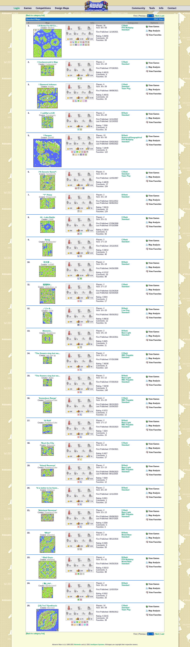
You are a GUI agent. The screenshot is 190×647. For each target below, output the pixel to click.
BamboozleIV (50, 586)
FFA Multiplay (127, 28)
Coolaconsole (50, 64)
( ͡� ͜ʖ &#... (47, 583)
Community (138, 8)
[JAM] (51, 219)
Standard (125, 30)
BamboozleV (51, 242)
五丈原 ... (47, 262)
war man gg (51, 355)
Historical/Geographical (132, 137)
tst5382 (51, 265)
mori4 (51, 311)
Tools (152, 8)
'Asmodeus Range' (47, 398)
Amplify (51, 87)
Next (157, 16)
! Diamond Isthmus (47, 84)
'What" (47, 533)
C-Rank (125, 26)
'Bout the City (47, 443)
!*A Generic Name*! (47, 172)
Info (161, 8)
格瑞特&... (47, 284)
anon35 (51, 138)
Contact (172, 8)
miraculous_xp (51, 287)
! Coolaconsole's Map (47, 62)
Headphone (50, 333)
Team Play (126, 89)
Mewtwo (51, 28)
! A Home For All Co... (47, 26)
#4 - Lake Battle (47, 217)
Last (162, 16)
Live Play (125, 310)
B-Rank (125, 113)
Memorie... (47, 331)
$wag (47, 240)
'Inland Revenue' (47, 465)
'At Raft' (47, 420)
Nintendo (77, 644)
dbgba (51, 378)
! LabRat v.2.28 (47, 113)
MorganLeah (51, 197)
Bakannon (51, 445)
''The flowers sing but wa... (47, 353)
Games (28, 8)
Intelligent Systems (97, 644)
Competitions (43, 8)
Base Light (126, 333)
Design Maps (62, 8)
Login (17, 8)
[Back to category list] (35, 15)
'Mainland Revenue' (47, 510)
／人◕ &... (47, 308)
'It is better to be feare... (47, 488)
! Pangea (47, 135)
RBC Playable (127, 355)
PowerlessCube (51, 400)
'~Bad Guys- (47, 557)
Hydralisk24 (51, 174)
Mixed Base (126, 535)
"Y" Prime (47, 195)
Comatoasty (51, 115)
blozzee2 (51, 608)
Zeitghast (51, 490)
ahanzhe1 (51, 535)
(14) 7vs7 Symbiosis (47, 605)
